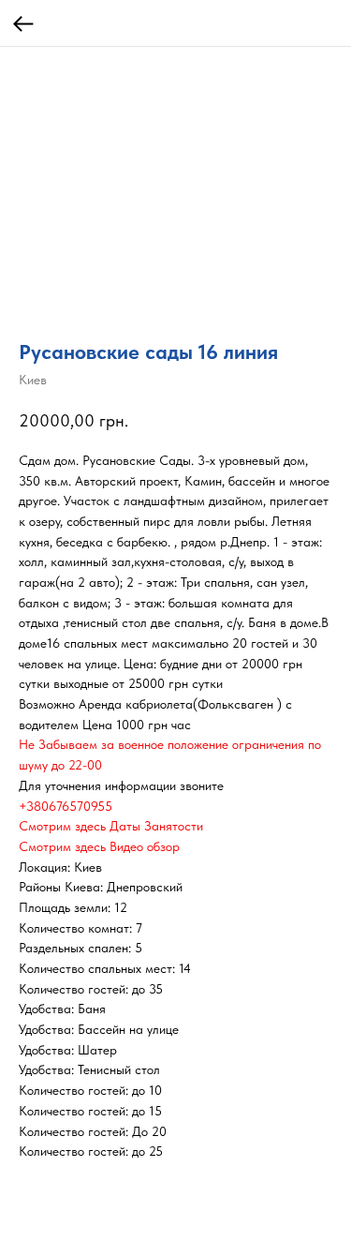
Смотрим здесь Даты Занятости (111, 825)
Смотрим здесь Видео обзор (99, 846)
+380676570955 (65, 806)
